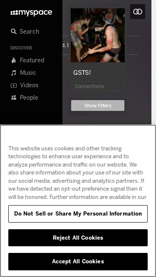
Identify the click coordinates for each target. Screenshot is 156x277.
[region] (78, 201)
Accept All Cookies (78, 261)
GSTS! (82, 72)
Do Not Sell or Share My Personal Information (78, 213)
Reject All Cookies (78, 237)
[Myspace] (31, 11)
